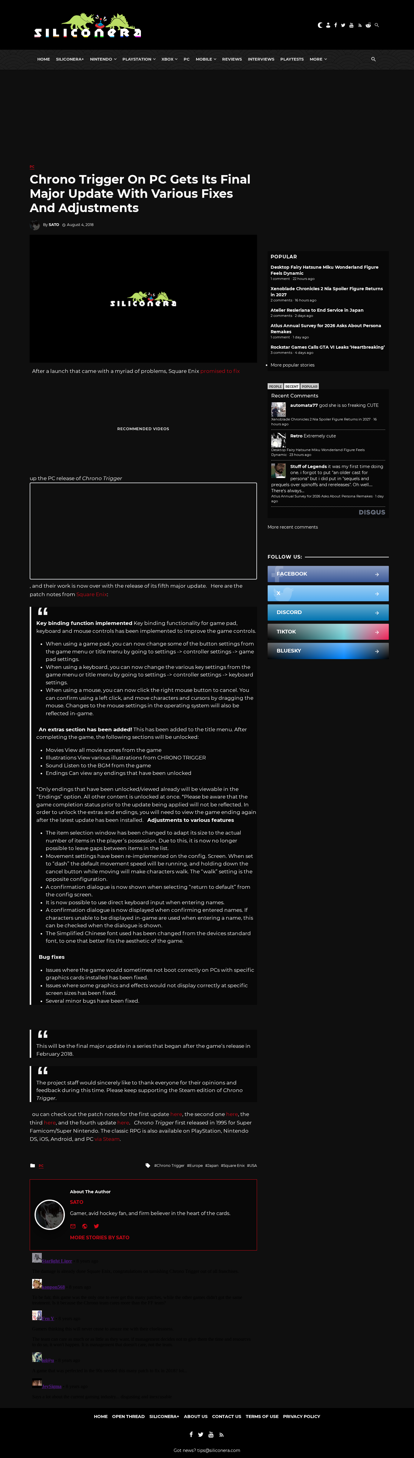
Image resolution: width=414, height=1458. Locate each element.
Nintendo (101, 59)
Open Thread (128, 1416)
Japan (213, 1165)
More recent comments (293, 527)
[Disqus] (143, 1326)
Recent (291, 387)
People (275, 387)
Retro (296, 436)
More (316, 59)
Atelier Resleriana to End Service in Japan (317, 310)
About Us (196, 1416)
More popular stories (293, 365)
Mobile (204, 59)
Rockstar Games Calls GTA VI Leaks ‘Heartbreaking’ (328, 347)
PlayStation (136, 59)
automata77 (304, 405)
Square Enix (91, 594)
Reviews (232, 59)
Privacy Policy (301, 1416)
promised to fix (220, 371)
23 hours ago (300, 455)
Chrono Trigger (171, 1165)
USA (253, 1165)
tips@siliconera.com (218, 1450)
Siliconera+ (70, 59)
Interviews (261, 59)
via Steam (107, 1139)
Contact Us (226, 1416)
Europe (196, 1165)
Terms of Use (262, 1416)
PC (187, 59)
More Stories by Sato (99, 1237)
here (176, 1114)
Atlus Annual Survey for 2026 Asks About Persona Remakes (321, 496)
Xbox (167, 59)
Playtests (292, 59)
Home (43, 59)
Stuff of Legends (308, 466)
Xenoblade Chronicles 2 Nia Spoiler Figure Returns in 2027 (321, 419)
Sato (54, 224)
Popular (309, 387)
